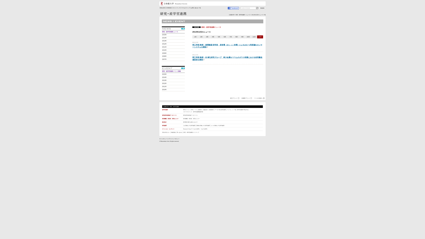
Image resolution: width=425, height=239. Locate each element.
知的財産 (211, 109)
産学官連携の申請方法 (242, 109)
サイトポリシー (163, 138)
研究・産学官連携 (240, 14)
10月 (248, 37)
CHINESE (169, 8)
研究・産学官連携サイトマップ (191, 132)
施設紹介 (205, 109)
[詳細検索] (262, 8)
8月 (237, 37)
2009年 (164, 53)
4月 (213, 37)
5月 (219, 37)
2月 (201, 37)
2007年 (164, 59)
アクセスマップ (185, 8)
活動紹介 (200, 109)
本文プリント (233, 98)
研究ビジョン (186, 109)
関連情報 (173, 132)
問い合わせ (179, 132)
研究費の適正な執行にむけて (190, 122)
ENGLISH (162, 8)
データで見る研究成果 (220, 109)
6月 (225, 37)
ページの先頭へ (258, 98)
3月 (207, 37)
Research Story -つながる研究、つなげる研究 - (195, 129)
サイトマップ (176, 8)
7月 (231, 37)
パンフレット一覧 (231, 109)
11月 (254, 37)
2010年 (164, 50)
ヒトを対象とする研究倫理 (217, 125)
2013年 (164, 41)
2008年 (164, 56)
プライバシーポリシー (173, 138)
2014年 (164, 38)
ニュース (248, 14)
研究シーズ (194, 109)
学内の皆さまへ (166, 132)
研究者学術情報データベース (190, 115)
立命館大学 (231, 14)
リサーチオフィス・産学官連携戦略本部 (193, 111)
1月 (195, 37)
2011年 (164, 47)
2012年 (164, 44)
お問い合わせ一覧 (196, 8)
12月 (260, 37)
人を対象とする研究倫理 (189, 125)
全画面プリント (245, 98)
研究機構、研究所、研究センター (191, 118)
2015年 (164, 35)
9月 (242, 37)
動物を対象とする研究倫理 (203, 125)
